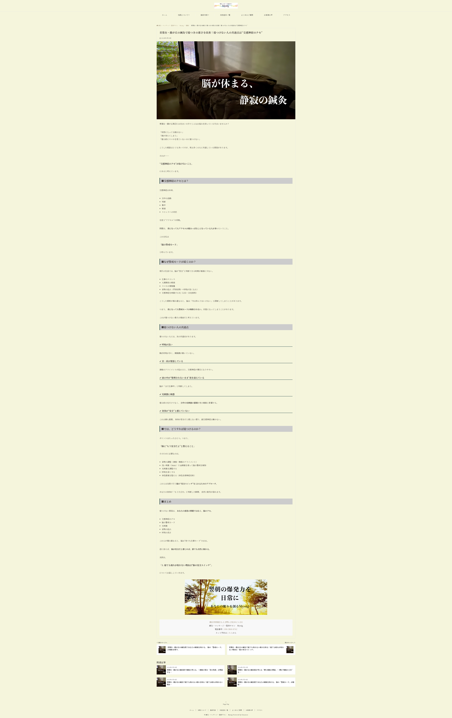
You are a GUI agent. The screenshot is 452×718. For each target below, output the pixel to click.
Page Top (226, 704)
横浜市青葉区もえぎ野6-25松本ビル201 (226, 622)
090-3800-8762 (230, 629)
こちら (230, 632)
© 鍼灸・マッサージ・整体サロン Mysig (218, 715)
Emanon (245, 715)
